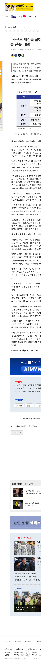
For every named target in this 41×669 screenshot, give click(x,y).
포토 (30, 16)
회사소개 (7, 641)
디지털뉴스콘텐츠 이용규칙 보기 (25, 426)
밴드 (22, 55)
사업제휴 (28, 641)
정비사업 (19, 405)
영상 (20, 16)
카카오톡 (12, 55)
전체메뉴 (7, 16)
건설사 (29, 405)
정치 (36, 16)
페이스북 (15, 55)
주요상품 (18, 641)
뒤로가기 (17, 432)
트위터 (19, 55)
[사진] (24, 547)
